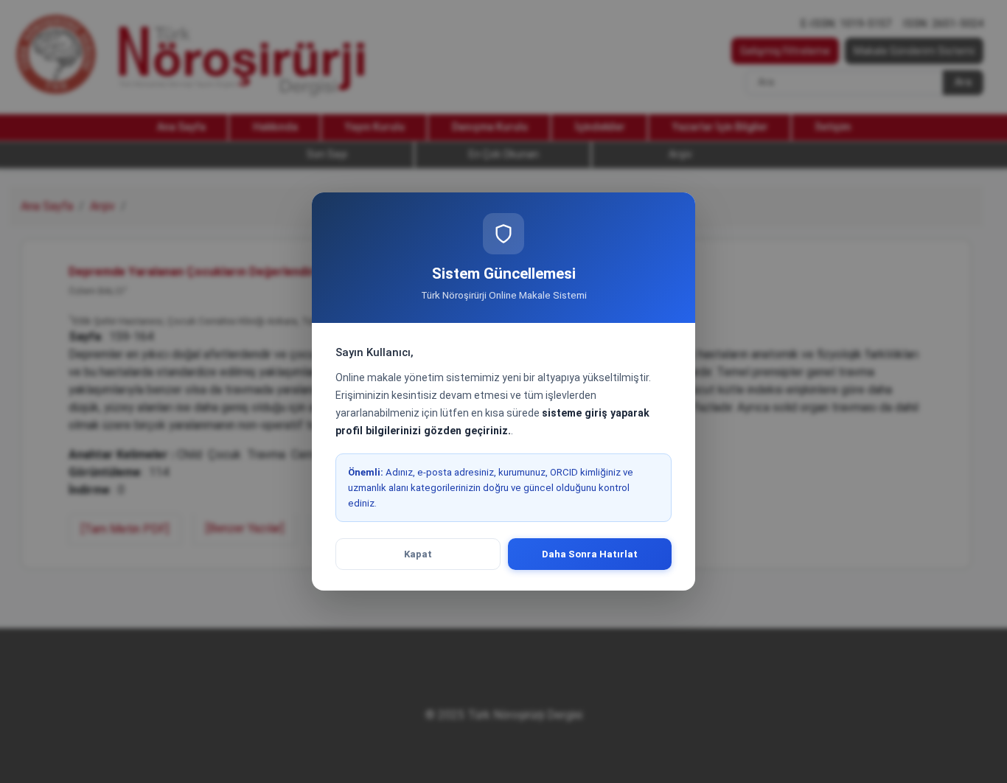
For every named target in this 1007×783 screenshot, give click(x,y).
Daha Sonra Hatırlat (590, 554)
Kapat (418, 554)
